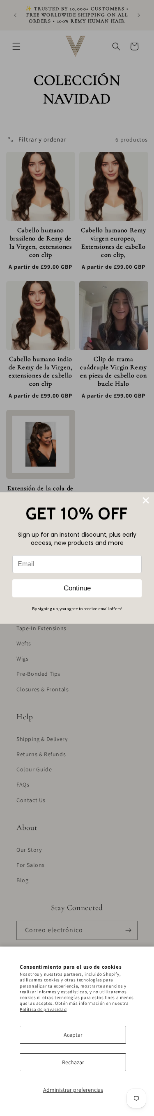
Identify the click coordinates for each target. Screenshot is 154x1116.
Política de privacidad (43, 1009)
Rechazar (73, 1062)
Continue (77, 588)
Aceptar (73, 1034)
